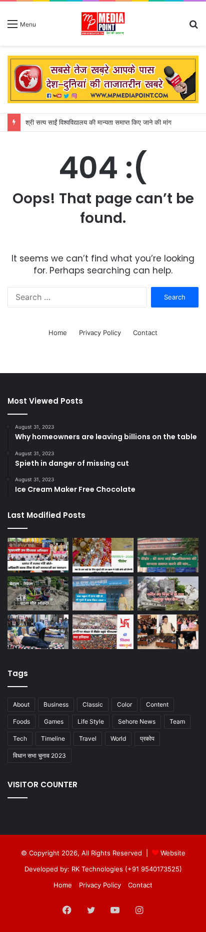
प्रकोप (147, 738)
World (118, 738)
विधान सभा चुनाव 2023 (39, 755)
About (21, 704)
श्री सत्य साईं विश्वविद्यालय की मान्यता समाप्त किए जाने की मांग (99, 122)
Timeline (53, 738)
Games (54, 721)
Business (56, 704)
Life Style (91, 721)
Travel (87, 738)
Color (124, 704)
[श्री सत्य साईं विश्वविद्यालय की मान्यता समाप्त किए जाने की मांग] (168, 555)
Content (157, 704)
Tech (20, 738)
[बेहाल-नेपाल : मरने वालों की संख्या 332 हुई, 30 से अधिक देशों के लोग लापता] (38, 593)
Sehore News (137, 721)
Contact (145, 333)
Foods (21, 721)
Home (57, 333)
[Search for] (193, 27)
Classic (92, 704)
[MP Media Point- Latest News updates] (103, 24)
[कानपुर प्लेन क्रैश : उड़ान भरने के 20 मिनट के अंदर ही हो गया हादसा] (168, 593)
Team (177, 721)
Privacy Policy (100, 333)
